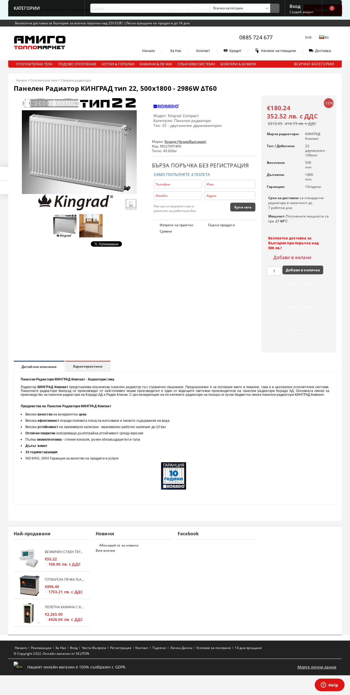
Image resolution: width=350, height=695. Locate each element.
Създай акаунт (302, 12)
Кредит (235, 50)
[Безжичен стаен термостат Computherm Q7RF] (29, 558)
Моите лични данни (317, 667)
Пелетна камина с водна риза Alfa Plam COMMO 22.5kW (65, 607)
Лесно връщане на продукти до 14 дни (158, 23)
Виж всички (105, 550)
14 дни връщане (248, 647)
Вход (295, 5)
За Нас (176, 50)
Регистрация (120, 647)
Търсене (159, 647)
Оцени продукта (221, 225)
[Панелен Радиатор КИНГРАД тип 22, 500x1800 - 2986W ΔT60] (79, 208)
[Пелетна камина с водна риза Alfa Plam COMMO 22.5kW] (29, 613)
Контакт (203, 50)
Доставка (323, 50)
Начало (148, 50)
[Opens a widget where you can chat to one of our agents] (329, 685)
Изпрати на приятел (176, 225)
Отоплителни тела (44, 80)
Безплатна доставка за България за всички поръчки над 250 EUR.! (69, 23)
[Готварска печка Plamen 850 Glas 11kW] (29, 585)
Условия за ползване (213, 647)
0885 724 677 (256, 37)
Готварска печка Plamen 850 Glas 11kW (65, 579)
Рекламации (41, 647)
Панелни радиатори (76, 80)
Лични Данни (181, 647)
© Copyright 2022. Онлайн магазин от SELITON (51, 653)
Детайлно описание (39, 366)
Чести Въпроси (94, 647)
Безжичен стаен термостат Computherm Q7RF (65, 551)
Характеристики (88, 366)
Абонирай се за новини (119, 545)
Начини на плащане (278, 50)
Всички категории (314, 63)
